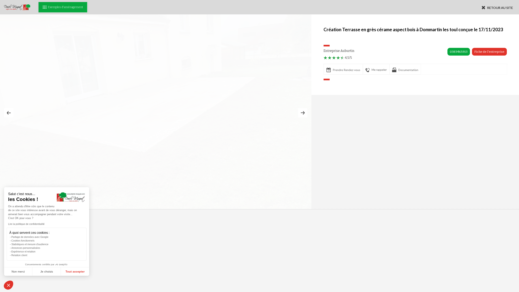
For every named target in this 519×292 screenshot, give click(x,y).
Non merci (18, 271)
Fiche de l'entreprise (489, 52)
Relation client (19, 255)
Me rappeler (379, 69)
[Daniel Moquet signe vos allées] (17, 7)
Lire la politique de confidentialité (26, 224)
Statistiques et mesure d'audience (29, 244)
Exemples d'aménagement (65, 7)
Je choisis (46, 271)
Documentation (408, 70)
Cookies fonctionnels (22, 240)
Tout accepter (75, 271)
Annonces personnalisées (25, 248)
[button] (8, 285)
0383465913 (459, 52)
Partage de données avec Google (29, 237)
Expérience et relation (23, 251)
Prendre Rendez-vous (346, 70)
